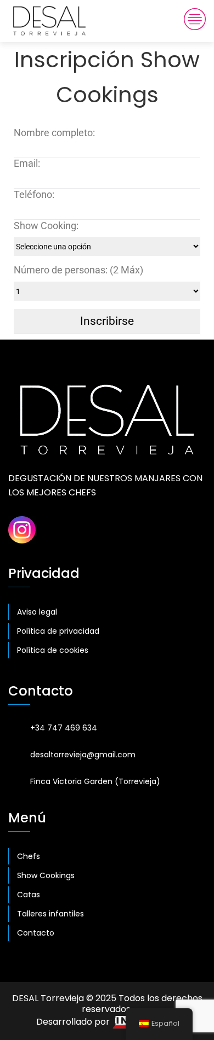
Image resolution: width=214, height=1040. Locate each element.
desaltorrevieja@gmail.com (83, 754)
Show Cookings (46, 875)
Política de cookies (52, 650)
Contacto (35, 932)
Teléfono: (34, 194)
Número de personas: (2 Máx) (78, 270)
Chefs (28, 856)
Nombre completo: (54, 132)
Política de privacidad (58, 631)
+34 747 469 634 (63, 727)
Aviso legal (37, 611)
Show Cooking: (46, 225)
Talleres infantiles (50, 913)
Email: (27, 163)
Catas (28, 894)
